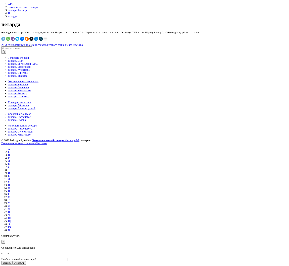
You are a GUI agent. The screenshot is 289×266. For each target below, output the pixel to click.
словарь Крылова (18, 84)
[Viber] (13, 39)
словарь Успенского (19, 90)
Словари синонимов (19, 102)
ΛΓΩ (4, 44)
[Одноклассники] (27, 39)
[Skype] (17, 39)
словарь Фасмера (17, 93)
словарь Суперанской (20, 131)
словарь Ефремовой (19, 66)
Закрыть (7, 263)
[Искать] (3, 52)
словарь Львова (17, 119)
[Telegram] (3, 39)
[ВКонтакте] (22, 39)
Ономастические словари (22, 125)
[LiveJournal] (41, 39)
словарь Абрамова (18, 105)
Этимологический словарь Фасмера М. (55, 140)
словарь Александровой (21, 108)
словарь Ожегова (18, 72)
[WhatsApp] (8, 39)
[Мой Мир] (36, 39)
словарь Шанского (18, 96)
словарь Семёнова (18, 87)
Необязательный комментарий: (19, 259)
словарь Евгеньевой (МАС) (23, 63)
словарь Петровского (20, 128)
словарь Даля (15, 60)
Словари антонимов (19, 113)
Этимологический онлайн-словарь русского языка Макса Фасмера (45, 44)
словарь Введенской (19, 116)
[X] (31, 39)
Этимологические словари (23, 81)
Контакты (41, 143)
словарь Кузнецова (19, 69)
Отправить (19, 263)
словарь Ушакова (17, 75)
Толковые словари (18, 57)
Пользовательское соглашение (18, 143)
